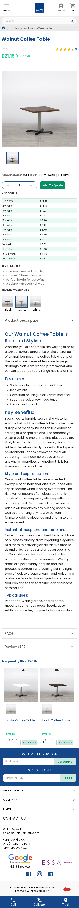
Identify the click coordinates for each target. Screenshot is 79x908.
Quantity (12, 739)
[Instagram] (39, 873)
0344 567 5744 (13, 829)
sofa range (62, 578)
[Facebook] (28, 873)
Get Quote (29, 742)
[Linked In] (50, 873)
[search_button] (72, 21)
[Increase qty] (31, 185)
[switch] (65, 889)
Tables (14, 28)
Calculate (64, 762)
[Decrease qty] (8, 185)
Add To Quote (52, 185)
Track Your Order (39, 770)
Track (67, 778)
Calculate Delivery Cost (40, 754)
